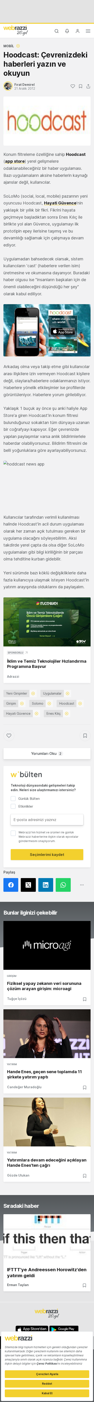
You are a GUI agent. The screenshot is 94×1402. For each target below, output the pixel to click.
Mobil (8, 46)
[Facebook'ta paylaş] (12, 885)
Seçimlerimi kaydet (47, 854)
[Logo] (15, 30)
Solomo (37, 703)
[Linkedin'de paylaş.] (47, 885)
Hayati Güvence (60, 203)
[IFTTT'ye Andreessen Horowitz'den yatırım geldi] (47, 1238)
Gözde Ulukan (18, 1175)
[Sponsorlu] (47, 621)
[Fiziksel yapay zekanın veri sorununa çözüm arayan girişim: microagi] (47, 945)
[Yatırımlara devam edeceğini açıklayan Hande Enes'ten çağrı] (47, 1122)
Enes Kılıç (54, 713)
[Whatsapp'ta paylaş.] (64, 885)
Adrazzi (13, 676)
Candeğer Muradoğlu (24, 1087)
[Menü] (88, 31)
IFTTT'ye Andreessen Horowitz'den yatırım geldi (46, 1272)
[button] (47, 330)
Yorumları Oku (46, 753)
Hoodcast (66, 703)
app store (15, 161)
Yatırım (12, 1064)
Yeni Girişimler (16, 693)
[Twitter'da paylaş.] (29, 885)
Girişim (11, 703)
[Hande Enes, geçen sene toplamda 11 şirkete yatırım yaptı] (47, 1033)
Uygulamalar (52, 693)
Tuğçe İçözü (16, 999)
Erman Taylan (18, 1285)
